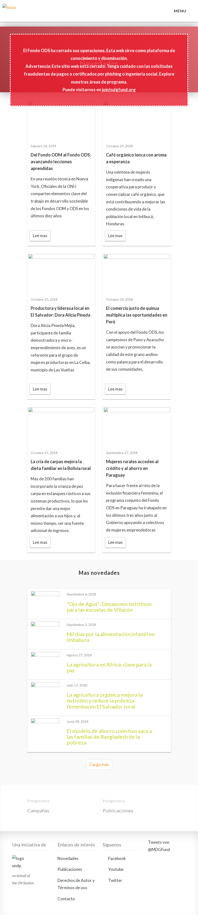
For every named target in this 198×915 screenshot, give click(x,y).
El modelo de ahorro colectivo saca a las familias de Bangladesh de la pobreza (109, 737)
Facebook (116, 858)
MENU (181, 10)
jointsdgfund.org (119, 89)
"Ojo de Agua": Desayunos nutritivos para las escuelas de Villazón (109, 607)
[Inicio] (35, 13)
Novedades (67, 858)
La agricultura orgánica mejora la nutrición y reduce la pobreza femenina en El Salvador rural (104, 700)
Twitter (114, 880)
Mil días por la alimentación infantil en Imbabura (111, 637)
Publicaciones (118, 810)
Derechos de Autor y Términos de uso (76, 884)
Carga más (99, 764)
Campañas (38, 810)
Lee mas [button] (40, 235)
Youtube (115, 869)
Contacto (66, 898)
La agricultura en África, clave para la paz (109, 667)
